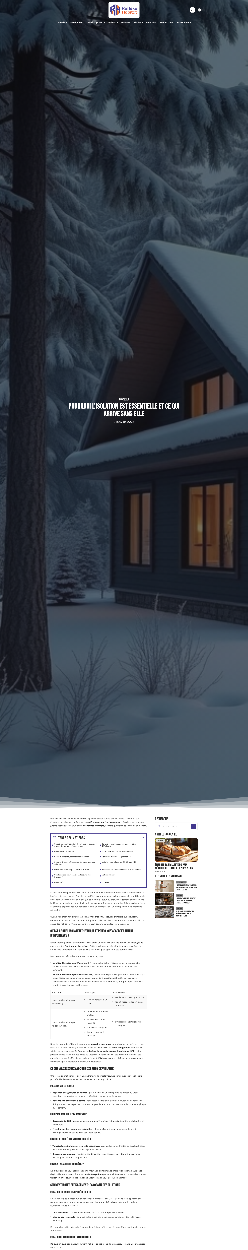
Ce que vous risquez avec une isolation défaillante (119, 845)
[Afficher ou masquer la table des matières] (114, 837)
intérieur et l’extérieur (77, 946)
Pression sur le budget (64, 851)
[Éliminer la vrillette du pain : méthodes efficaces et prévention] (176, 849)
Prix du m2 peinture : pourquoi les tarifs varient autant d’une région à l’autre (186, 887)
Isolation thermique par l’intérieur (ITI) (119, 862)
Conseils (124, 399)
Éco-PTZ (105, 882)
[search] (192, 10)
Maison (160, 840)
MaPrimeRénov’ (108, 875)
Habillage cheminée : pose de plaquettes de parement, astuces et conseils (186, 900)
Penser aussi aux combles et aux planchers (121, 869)
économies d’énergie (93, 825)
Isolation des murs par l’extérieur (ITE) (71, 869)
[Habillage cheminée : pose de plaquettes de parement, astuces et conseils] (164, 899)
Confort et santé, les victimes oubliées (71, 857)
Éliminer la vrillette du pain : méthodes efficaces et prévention (174, 866)
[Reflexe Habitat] (124, 10)
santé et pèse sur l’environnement (103, 822)
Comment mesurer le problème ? (116, 857)
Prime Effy (59, 882)
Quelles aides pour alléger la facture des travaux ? (72, 876)
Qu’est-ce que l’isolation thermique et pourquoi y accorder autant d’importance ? (75, 845)
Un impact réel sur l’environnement (117, 851)
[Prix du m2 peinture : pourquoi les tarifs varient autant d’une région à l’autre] (164, 886)
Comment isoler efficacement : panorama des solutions (74, 863)
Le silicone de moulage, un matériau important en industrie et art (185, 913)
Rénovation (181, 882)
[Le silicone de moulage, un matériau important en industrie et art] (164, 912)
